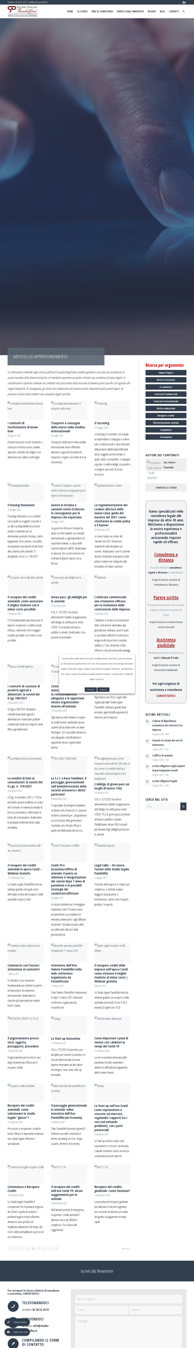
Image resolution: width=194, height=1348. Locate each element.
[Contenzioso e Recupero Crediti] (26, 1174)
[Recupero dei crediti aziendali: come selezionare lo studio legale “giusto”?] (26, 1092)
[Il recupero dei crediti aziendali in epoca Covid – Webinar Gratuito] (26, 852)
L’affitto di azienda (162, 755)
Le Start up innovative (65, 1038)
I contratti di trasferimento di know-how (23, 427)
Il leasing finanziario (21, 505)
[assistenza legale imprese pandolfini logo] (22, 11)
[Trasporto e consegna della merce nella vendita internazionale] (69, 410)
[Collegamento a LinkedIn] (184, 2)
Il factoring (101, 423)
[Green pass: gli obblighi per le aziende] (69, 584)
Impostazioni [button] (99, 679)
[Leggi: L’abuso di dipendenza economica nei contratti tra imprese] (148, 722)
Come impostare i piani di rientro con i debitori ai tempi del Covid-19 (111, 1042)
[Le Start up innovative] (69, 1026)
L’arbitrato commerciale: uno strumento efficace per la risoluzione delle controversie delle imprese (112, 603)
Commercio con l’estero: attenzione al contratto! (24, 967)
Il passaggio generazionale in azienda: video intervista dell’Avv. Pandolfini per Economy (69, 1111)
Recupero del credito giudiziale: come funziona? (112, 1188)
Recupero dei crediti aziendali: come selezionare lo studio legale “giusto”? (21, 1111)
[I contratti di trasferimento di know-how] (26, 410)
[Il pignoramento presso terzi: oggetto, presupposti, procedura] (26, 1025)
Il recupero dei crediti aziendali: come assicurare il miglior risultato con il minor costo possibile (25, 603)
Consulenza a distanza (166, 557)
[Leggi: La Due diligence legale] (148, 782)
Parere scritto (166, 597)
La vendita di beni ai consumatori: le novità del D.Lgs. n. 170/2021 (25, 782)
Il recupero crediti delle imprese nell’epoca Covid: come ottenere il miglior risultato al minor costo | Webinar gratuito (111, 973)
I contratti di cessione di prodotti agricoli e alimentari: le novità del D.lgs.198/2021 (24, 692)
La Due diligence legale (164, 781)
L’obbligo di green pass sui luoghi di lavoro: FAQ (111, 786)
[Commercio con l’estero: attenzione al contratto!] (26, 952)
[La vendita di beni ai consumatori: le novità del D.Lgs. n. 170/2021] (26, 765)
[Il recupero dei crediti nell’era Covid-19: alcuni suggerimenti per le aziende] (69, 1174)
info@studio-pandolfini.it (38, 2)
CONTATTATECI (166, 695)
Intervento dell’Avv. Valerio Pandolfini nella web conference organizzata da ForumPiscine (66, 973)
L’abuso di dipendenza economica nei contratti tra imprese (167, 725)
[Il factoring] (112, 410)
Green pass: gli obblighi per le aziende (69, 599)
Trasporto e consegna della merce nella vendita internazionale (68, 427)
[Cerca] (184, 11)
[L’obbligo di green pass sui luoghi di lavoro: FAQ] (112, 768)
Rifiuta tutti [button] (90, 689)
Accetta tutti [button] (103, 689)
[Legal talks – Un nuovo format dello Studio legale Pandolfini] (112, 852)
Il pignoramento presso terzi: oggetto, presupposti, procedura (23, 1042)
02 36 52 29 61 (20, 2)
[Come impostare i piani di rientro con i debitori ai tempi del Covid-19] (112, 1025)
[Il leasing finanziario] (26, 492)
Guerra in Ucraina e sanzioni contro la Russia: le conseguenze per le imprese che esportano (68, 511)
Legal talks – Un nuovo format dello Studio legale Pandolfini (111, 869)
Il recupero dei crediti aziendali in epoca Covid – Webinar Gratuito (25, 869)
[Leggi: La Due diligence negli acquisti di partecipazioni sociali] (148, 767)
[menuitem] (70, 11)
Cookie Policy (91, 663)
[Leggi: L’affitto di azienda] (148, 756)
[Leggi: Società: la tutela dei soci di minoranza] (148, 741)
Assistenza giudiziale (166, 642)
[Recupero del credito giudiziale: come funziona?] (112, 1174)
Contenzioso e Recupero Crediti (23, 1188)
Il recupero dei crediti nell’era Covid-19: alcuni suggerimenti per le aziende (67, 1192)
